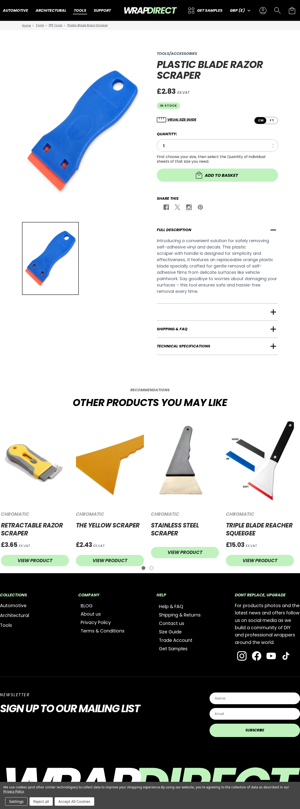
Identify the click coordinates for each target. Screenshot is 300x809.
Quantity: (167, 134)
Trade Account (175, 640)
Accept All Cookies (74, 801)
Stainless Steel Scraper (175, 529)
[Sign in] (262, 10)
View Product (35, 560)
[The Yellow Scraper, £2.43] (110, 461)
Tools (6, 625)
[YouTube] (271, 656)
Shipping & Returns (180, 615)
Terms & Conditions (102, 631)
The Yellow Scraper (108, 525)
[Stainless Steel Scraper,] (185, 461)
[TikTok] (286, 656)
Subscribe (254, 730)
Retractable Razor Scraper (32, 529)
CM (261, 120)
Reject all (41, 801)
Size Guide (170, 632)
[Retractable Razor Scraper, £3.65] (35, 461)
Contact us (171, 623)
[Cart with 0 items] (292, 10)
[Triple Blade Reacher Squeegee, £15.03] (260, 461)
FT (272, 120)
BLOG (87, 606)
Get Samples (173, 649)
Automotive (13, 605)
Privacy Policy (96, 622)
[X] (177, 207)
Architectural (14, 615)
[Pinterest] (200, 207)
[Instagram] (188, 207)
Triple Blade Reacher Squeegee (259, 529)
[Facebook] (165, 207)
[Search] (277, 10)
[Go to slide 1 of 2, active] (143, 568)
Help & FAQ (171, 606)
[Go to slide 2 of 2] (151, 568)
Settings (16, 801)
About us (91, 614)
